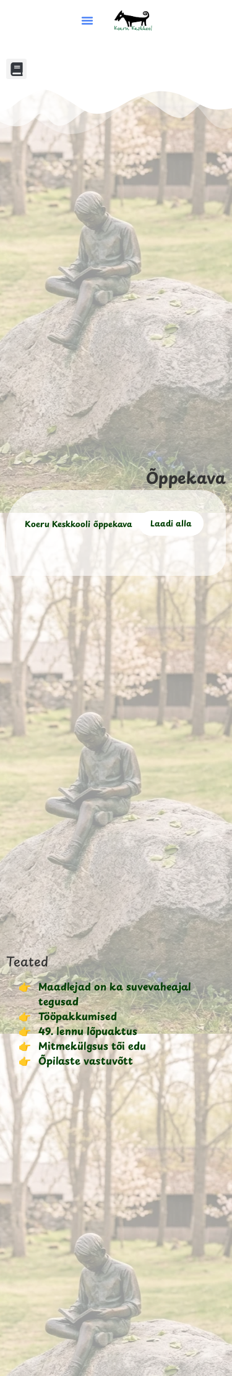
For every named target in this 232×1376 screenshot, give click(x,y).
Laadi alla (171, 523)
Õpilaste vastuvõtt (85, 1060)
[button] (87, 20)
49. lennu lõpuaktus (87, 1030)
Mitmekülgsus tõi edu (92, 1045)
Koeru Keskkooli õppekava (78, 523)
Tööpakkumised (77, 1015)
